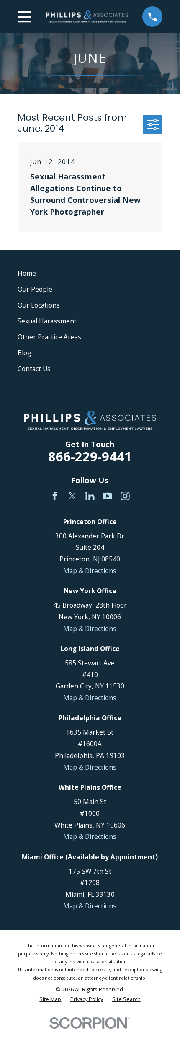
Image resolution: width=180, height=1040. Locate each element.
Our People (35, 289)
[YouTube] (107, 496)
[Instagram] (125, 496)
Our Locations (39, 305)
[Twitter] (72, 496)
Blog (24, 352)
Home (27, 273)
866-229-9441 (90, 456)
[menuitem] (50, 999)
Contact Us (34, 368)
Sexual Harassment (47, 321)
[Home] (87, 16)
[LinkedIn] (90, 496)
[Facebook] (54, 496)
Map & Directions (89, 570)
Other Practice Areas (49, 336)
